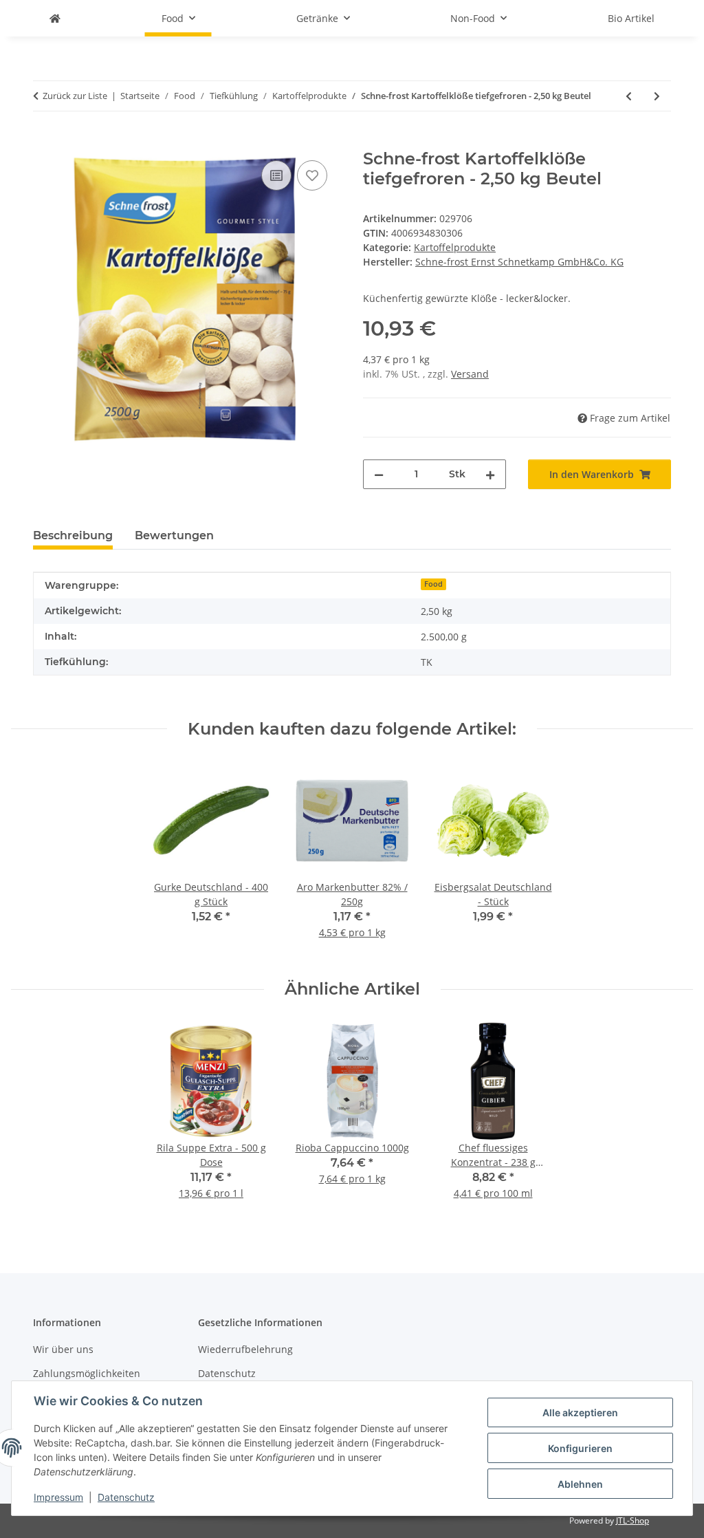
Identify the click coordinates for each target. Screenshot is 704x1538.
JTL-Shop (632, 1520)
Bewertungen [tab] (174, 535)
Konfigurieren (580, 1448)
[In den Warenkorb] (44, 141)
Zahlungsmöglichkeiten (86, 1373)
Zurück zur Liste (75, 95)
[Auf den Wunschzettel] (312, 175)
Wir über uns (63, 1349)
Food (433, 584)
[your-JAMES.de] (55, 18)
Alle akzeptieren (580, 1412)
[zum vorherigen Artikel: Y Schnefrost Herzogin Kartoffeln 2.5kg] (629, 96)
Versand (470, 373)
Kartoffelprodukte (455, 247)
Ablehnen (580, 1484)
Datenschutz (126, 1497)
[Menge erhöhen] (490, 474)
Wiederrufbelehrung (245, 1349)
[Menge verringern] (379, 474)
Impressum (58, 1497)
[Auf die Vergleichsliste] (276, 175)
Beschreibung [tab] (73, 535)
